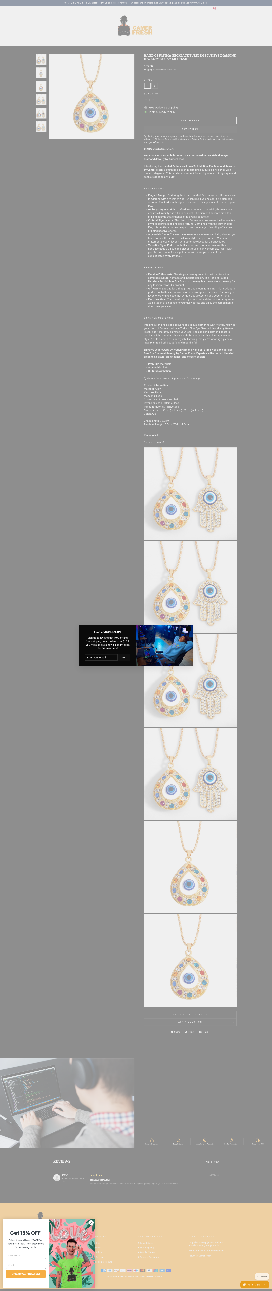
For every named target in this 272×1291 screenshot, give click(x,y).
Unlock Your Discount (26, 1274)
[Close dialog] (91, 1222)
